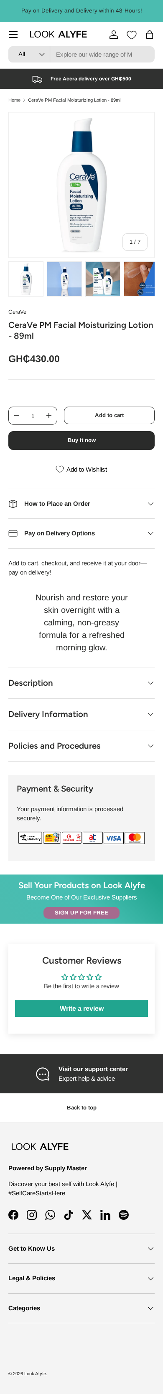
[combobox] (81, 54)
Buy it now (82, 440)
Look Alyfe (35, 1373)
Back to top (82, 1107)
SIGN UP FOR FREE (81, 912)
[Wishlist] (131, 35)
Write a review (82, 1008)
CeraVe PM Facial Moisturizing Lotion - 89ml (74, 100)
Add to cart (109, 415)
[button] (149, 34)
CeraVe (17, 312)
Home (14, 100)
